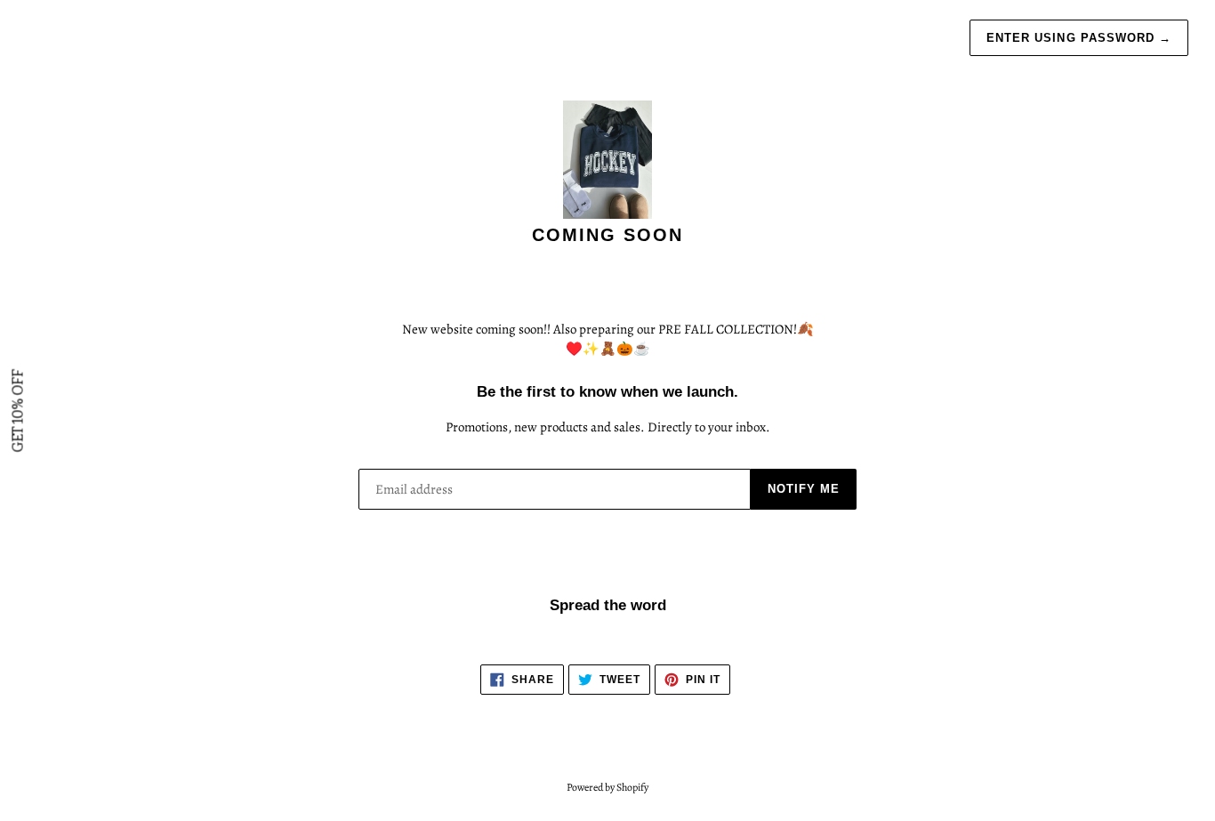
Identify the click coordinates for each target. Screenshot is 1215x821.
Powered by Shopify (607, 787)
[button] (18, 410)
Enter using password (1078, 37)
